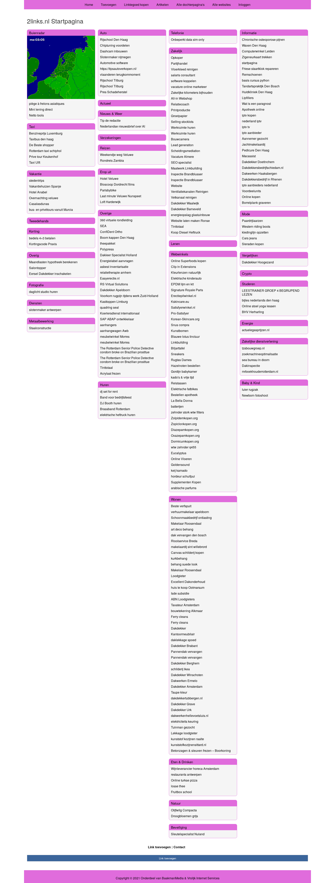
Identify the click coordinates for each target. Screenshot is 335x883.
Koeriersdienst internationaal (120, 313)
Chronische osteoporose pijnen (263, 39)
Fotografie (36, 284)
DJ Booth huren (111, 403)
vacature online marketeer (189, 86)
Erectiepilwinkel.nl (183, 295)
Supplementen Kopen (186, 482)
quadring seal (109, 307)
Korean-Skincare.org (185, 319)
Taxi (32, 126)
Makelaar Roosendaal (186, 523)
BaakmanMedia (173, 878)
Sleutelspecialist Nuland (188, 834)
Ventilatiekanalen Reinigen (189, 191)
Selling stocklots (182, 121)
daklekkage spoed (183, 640)
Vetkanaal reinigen (184, 197)
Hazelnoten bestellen (185, 365)
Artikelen (162, 4)
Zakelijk (176, 50)
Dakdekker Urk (181, 710)
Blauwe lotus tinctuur (185, 336)
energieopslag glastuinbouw (190, 215)
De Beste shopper (41, 145)
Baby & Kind (251, 382)
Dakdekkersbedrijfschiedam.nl (262, 167)
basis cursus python (255, 80)
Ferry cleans (179, 616)
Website (176, 185)
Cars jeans (249, 238)
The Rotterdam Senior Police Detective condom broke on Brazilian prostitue (127, 350)
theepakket (107, 243)
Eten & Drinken (182, 761)
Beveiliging (179, 827)
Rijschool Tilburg (111, 80)
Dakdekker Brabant (184, 645)
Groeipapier (179, 116)
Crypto (247, 273)
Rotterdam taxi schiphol (45, 150)
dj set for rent (109, 391)
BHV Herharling (253, 312)
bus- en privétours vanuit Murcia (51, 209)
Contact (179, 847)
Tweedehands (39, 220)
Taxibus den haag (41, 139)
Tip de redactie (110, 120)
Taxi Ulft (34, 162)
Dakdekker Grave (183, 704)
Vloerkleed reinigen (184, 69)
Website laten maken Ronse (190, 220)
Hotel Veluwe (109, 178)
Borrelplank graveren (256, 202)
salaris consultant (183, 75)
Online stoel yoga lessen (259, 306)
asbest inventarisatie (114, 266)
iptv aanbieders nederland (260, 185)
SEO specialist (181, 162)
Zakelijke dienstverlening (260, 341)
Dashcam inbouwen (114, 51)
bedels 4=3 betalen (42, 238)
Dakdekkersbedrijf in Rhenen (262, 179)
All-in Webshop (181, 98)
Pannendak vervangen (186, 651)
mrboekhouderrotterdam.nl (260, 371)
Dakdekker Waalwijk (185, 203)
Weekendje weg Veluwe (116, 154)
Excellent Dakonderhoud (188, 581)
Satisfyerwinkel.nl (183, 307)
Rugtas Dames (181, 360)
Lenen (175, 243)
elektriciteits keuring (184, 721)
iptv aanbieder (252, 132)
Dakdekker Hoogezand (258, 262)
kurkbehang (179, 558)
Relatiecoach (180, 104)
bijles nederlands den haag (260, 300)
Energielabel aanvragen (116, 261)
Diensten (35, 302)
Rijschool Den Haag (114, 39)
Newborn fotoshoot (255, 395)
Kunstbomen (179, 330)
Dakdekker (178, 628)
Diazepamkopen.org (185, 429)
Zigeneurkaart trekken (257, 57)
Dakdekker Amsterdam (186, 686)
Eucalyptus (178, 453)
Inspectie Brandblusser (187, 174)
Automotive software (114, 63)
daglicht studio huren (43, 291)
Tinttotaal (106, 367)
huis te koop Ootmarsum (187, 587)
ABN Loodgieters (183, 599)
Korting (34, 231)
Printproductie (180, 110)
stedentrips (36, 180)
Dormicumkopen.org (185, 441)
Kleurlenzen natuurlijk (186, 272)
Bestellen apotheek (184, 394)
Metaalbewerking (41, 321)
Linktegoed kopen (136, 4)
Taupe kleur (179, 692)
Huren (104, 384)
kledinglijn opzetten (255, 232)
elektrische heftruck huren (117, 414)
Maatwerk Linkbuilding (186, 168)
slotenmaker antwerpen (45, 309)
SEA (103, 226)
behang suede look (184, 564)
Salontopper (37, 268)
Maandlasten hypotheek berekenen (53, 262)
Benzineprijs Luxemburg (45, 133)
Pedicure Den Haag (255, 150)
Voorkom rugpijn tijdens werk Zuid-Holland (129, 295)
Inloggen (244, 4)
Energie (247, 323)
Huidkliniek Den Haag (257, 92)
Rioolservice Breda (184, 541)
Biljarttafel (178, 348)
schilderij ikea (180, 669)
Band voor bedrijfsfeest (115, 397)
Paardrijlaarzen (252, 220)
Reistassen (178, 383)
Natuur (176, 803)
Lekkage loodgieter (184, 733)
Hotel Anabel (38, 192)
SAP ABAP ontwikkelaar (117, 319)
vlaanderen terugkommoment (120, 74)
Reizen (105, 147)
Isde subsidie (180, 593)
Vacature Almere (182, 156)
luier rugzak (250, 389)
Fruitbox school (181, 792)
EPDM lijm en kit (182, 284)
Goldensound (180, 464)
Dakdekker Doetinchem (258, 162)
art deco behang (182, 529)
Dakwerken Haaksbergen (259, 173)
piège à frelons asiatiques (46, 103)
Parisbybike (108, 190)
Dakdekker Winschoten (187, 675)
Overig (34, 255)
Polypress (107, 249)
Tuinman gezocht (183, 727)
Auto (103, 32)
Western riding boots (256, 226)
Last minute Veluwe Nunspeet (120, 196)
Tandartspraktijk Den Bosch (261, 86)
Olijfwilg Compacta (184, 810)
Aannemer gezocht (255, 138)
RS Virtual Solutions (114, 284)
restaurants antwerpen (186, 774)
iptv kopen (249, 115)
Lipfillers (248, 98)
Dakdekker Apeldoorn (115, 290)
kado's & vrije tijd (182, 377)
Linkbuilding (179, 342)
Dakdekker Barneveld (186, 209)
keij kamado (179, 470)
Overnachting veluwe (43, 198)
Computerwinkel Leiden (258, 51)
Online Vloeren (181, 459)
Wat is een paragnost (256, 103)
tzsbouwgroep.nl (253, 348)
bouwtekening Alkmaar (187, 611)
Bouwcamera (180, 139)
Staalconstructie (40, 328)
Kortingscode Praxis (43, 244)
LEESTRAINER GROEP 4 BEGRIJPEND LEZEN (271, 292)
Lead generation (182, 145)
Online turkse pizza (184, 780)
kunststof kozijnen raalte (187, 739)
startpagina (249, 63)
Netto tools (36, 115)
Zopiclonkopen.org (184, 424)
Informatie (249, 32)
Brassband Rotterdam (115, 409)
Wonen (176, 499)
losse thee (178, 786)
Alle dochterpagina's (190, 4)
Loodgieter (178, 576)
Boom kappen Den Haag (117, 237)
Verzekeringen (110, 137)
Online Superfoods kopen (188, 261)
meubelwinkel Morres (115, 336)
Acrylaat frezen (110, 373)
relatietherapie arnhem (115, 272)
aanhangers (108, 325)
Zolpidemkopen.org (184, 418)
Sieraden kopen (253, 244)
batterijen (177, 406)
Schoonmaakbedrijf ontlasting (191, 517)
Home (89, 4)
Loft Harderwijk (110, 202)
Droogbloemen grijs (184, 816)
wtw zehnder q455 (183, 447)
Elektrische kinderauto (186, 278)
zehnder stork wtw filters (187, 412)
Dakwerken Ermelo (184, 680)
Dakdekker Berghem (185, 663)
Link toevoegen (159, 847)
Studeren (248, 283)
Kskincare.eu (180, 301)
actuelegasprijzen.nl (255, 330)
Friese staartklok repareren (260, 68)
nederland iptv (252, 121)
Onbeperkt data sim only (187, 39)
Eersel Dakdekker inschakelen (50, 273)
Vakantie (35, 173)
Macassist (249, 156)
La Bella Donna (182, 400)
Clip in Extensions (183, 266)
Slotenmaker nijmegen (115, 57)
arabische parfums (183, 488)
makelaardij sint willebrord (189, 546)
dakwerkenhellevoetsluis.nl (189, 715)
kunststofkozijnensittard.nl (188, 744)
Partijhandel (179, 63)
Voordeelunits (251, 191)
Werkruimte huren (183, 127)
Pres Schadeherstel (113, 92)
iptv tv (246, 127)
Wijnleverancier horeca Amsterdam (195, 768)
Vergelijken (250, 255)
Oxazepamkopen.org (185, 435)
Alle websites (221, 4)
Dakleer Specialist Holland (118, 255)
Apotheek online (253, 109)
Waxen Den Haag (254, 45)
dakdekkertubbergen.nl (187, 698)
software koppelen (183, 81)
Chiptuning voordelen (115, 45)
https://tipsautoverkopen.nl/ (118, 68)
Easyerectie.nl (110, 278)
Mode (246, 213)
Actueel (105, 103)
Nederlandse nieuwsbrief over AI (122, 126)
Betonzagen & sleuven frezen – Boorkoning (201, 750)
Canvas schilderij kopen (187, 552)
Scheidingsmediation (185, 150)
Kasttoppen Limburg (114, 301)
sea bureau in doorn (255, 360)
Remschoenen (252, 74)
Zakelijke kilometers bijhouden (192, 92)
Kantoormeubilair (183, 634)
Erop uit (105, 171)
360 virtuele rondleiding (116, 220)
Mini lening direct (41, 109)
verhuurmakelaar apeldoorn (190, 512)
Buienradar (37, 32)
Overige (105, 213)
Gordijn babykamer (184, 371)
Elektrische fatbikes (184, 389)
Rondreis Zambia (112, 160)
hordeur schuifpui (183, 476)
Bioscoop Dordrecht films (117, 184)
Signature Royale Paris (187, 290)
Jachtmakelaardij (253, 144)
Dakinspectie (251, 365)
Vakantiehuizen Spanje (45, 186)
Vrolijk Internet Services (203, 878)
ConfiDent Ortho (111, 231)
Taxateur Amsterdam (185, 605)
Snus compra (180, 325)
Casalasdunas (39, 203)
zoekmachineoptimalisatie (260, 354)
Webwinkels (179, 254)
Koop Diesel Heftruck (185, 232)
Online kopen (251, 196)
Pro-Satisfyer (180, 313)
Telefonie (177, 32)
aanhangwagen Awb (114, 330)
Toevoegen (108, 4)
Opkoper (177, 57)
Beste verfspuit (181, 506)
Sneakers (177, 354)
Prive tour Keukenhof (43, 156)
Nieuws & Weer (111, 113)
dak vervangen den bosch (188, 535)
